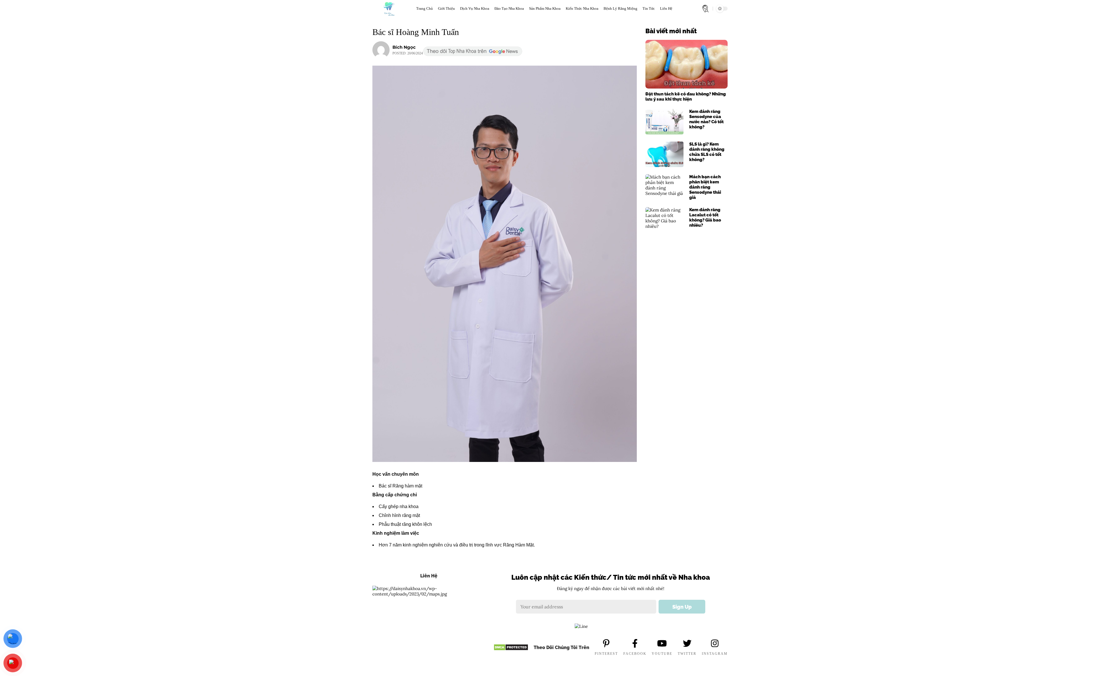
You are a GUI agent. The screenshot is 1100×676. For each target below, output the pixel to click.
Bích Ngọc (404, 47)
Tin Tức (649, 8)
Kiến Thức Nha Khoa (582, 8)
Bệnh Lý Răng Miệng (620, 8)
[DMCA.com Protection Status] (511, 647)
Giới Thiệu (446, 8)
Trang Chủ (424, 8)
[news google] (472, 51)
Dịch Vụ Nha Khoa (474, 8)
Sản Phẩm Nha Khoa (545, 8)
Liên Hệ (666, 8)
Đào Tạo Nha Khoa (509, 8)
